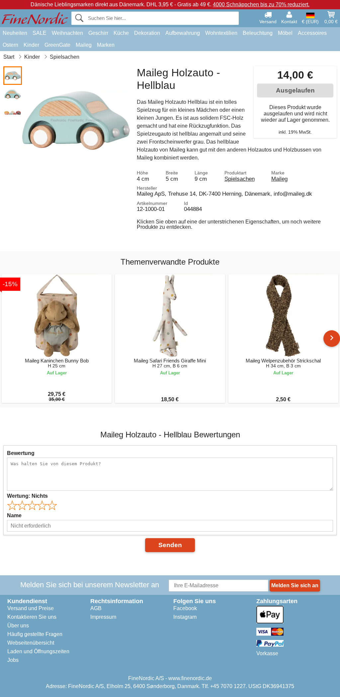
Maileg (84, 45)
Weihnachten (67, 33)
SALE (39, 33)
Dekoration (147, 33)
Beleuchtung (258, 33)
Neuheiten (15, 33)
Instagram (185, 617)
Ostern (10, 45)
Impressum (103, 617)
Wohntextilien (221, 33)
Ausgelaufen (295, 90)
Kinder (31, 45)
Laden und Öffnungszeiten (38, 651)
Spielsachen (239, 178)
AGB (96, 608)
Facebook (185, 608)
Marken (106, 45)
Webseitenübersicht (30, 643)
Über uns (18, 625)
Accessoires (312, 33)
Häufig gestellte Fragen (34, 634)
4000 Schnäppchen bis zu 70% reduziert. (261, 4)
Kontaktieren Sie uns (31, 617)
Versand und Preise (30, 608)
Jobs (13, 660)
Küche (121, 33)
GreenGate (57, 45)
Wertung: (27, 496)
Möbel (285, 33)
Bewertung (21, 453)
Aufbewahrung (182, 33)
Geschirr (98, 33)
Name (14, 515)
